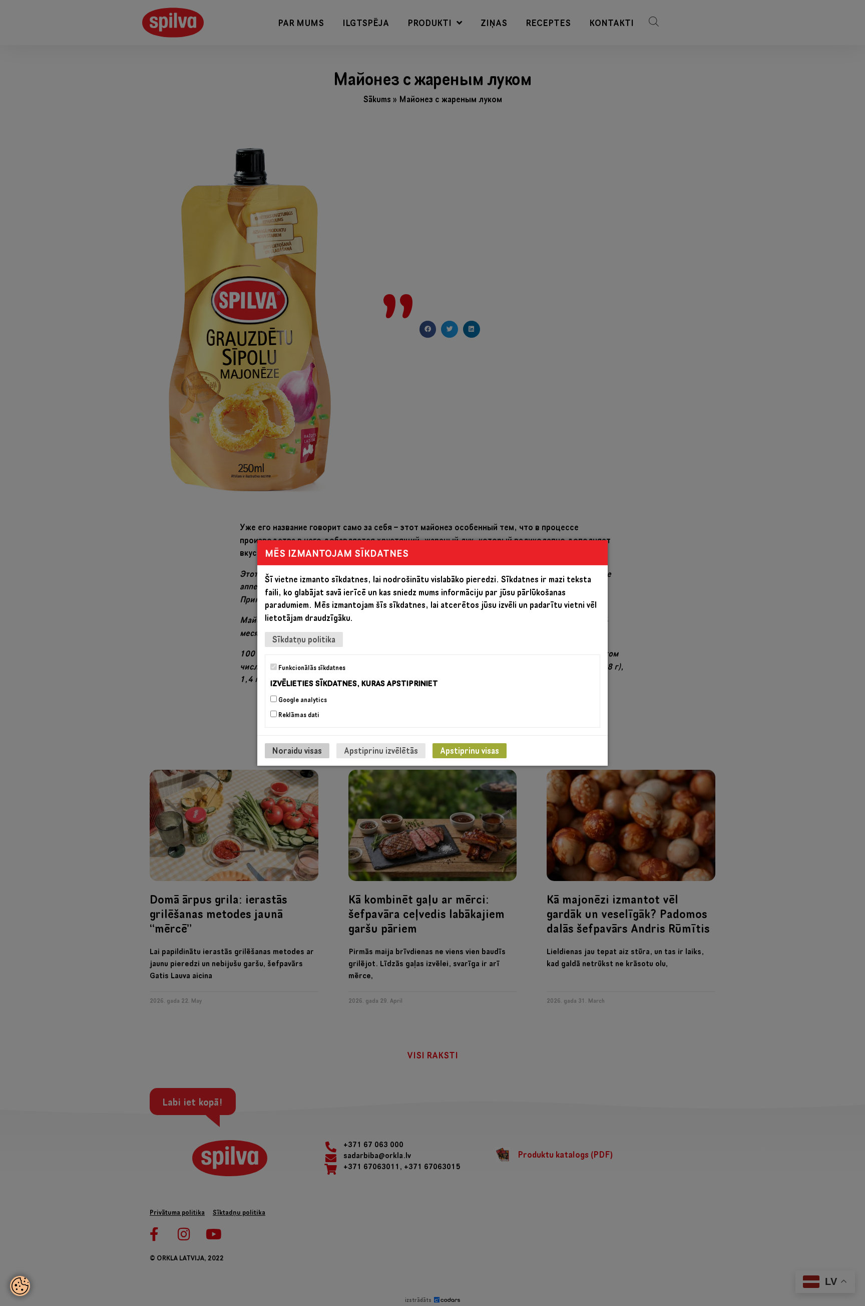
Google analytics (302, 700)
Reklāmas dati (298, 715)
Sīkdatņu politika (303, 639)
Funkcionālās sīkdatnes (311, 668)
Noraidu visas (297, 750)
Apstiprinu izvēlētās (381, 750)
